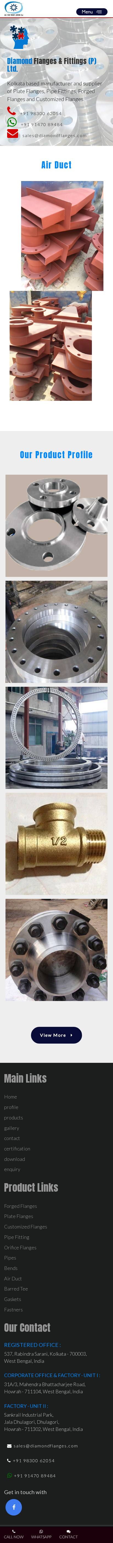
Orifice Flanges (20, 1247)
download (14, 1159)
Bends (11, 1268)
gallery (11, 1128)
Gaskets (12, 1299)
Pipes (10, 1258)
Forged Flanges (20, 1206)
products (13, 1117)
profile (11, 1107)
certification (17, 1149)
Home (10, 1097)
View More (53, 1035)
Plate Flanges (18, 1216)
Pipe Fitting (16, 1237)
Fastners (13, 1309)
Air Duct (13, 1278)
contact (12, 1138)
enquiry (12, 1169)
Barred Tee (16, 1289)
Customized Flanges (25, 1227)
